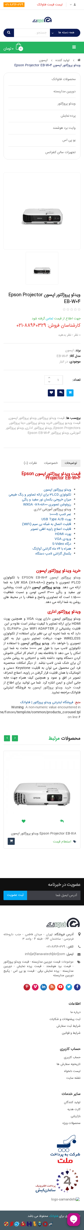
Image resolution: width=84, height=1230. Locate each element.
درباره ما (75, 1012)
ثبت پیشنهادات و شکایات (65, 1019)
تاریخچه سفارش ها (68, 1064)
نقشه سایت (73, 1078)
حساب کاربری (72, 1057)
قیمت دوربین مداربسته (46, 961)
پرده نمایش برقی (48, 971)
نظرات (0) (30, 463)
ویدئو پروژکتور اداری (38, 428)
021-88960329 (14, 4)
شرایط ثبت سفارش (68, 1026)
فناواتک (53, 1216)
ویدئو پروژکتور (67, 104)
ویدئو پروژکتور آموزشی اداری (52, 509)
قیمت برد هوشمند (58, 966)
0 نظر (77, 335)
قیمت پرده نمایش (29, 966)
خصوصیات (51, 463)
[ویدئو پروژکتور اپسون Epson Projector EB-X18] (42, 789)
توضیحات (71, 463)
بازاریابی (75, 1116)
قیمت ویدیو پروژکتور (67, 423)
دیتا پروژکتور (17, 423)
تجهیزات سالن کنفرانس (60, 152)
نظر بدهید (64, 335)
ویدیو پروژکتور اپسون (35, 643)
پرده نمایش (68, 116)
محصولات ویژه (71, 1123)
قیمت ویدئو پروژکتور (51, 418)
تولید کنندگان (72, 1102)
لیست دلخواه (72, 1071)
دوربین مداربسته (64, 91)
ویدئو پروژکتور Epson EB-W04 (48, 433)
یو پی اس (69, 140)
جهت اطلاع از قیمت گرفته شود (56, 318)
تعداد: (76, 380)
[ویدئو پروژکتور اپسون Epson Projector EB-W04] (42, 211)
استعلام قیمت (62, 842)
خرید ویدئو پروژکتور (39, 423)
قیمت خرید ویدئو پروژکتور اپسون (56, 688)
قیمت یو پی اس (23, 971)
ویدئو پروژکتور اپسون (23, 418)
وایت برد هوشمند (64, 128)
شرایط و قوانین (71, 1033)
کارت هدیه (73, 1109)
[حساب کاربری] (73, 4)
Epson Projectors (66, 428)
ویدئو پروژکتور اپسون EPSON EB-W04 (51, 577)
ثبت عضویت (15, 895)
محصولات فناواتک (64, 79)
